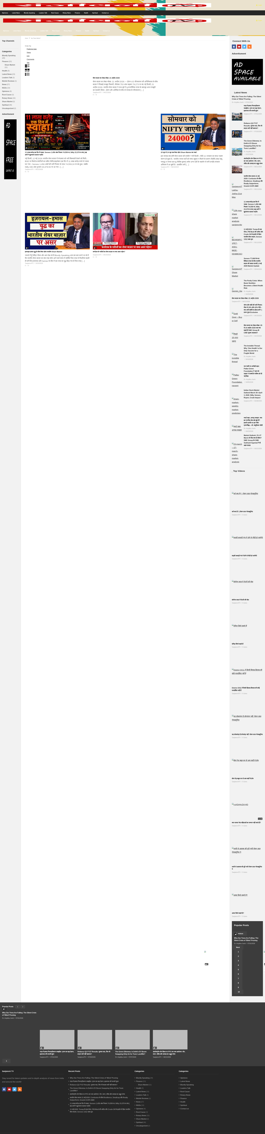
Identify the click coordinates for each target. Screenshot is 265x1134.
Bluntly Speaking (29, 13)
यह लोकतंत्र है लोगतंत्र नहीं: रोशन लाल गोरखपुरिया (247, 734)
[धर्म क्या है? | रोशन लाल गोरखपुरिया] (247, 491)
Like (28, 56)
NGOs (4, 88)
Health (86, 13)
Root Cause (55, 13)
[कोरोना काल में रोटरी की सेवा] (247, 580)
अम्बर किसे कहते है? (238, 913)
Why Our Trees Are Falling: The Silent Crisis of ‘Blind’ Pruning (246, 939)
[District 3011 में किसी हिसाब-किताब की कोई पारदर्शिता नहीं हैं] (247, 668)
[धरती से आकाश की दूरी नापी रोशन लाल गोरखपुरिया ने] (247, 846)
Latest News (16, 13)
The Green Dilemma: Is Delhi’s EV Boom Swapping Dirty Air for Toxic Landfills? (130, 1053)
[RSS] (249, 47)
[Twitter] (244, 47)
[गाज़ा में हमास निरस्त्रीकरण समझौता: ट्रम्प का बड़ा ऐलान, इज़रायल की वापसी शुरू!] (237, 113)
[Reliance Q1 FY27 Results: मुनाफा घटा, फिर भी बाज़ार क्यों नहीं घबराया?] (237, 130)
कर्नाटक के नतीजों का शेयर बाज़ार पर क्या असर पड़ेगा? (109, 252)
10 (239, 992)
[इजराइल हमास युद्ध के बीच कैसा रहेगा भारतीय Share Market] (57, 212)
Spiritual (95, 13)
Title (28, 63)
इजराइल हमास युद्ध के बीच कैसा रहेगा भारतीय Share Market (43, 252)
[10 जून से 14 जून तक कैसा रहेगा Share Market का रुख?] (193, 113)
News (4, 84)
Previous (239, 933)
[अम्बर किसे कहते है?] (247, 893)
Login (260, 5)
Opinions (5, 13)
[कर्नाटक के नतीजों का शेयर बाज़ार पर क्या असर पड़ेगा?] (125, 212)
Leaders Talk (43, 13)
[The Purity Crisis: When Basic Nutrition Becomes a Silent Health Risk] (237, 288)
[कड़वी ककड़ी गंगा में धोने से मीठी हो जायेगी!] (247, 536)
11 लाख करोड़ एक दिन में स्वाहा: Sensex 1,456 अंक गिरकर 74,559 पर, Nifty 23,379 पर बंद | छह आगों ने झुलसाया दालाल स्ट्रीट (252, 207)
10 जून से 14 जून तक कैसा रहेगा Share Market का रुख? (179, 152)
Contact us (105, 13)
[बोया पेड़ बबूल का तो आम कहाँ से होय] (247, 758)
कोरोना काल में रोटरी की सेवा (240, 600)
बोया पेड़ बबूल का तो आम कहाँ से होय (243, 778)
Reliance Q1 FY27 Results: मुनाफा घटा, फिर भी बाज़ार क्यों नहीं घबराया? (253, 125)
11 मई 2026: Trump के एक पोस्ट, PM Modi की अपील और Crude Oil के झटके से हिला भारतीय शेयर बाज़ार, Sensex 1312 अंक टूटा (253, 234)
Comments (30, 59)
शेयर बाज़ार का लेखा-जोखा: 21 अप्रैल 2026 (106, 78)
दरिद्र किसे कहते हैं (237, 644)
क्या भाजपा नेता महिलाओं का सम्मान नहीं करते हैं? (246, 822)
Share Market (10, 65)
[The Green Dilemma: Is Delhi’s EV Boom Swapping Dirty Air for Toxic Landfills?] (237, 148)
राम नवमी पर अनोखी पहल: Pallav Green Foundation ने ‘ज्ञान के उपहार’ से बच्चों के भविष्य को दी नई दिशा (253, 371)
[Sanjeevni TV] (10, 178)
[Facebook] (234, 47)
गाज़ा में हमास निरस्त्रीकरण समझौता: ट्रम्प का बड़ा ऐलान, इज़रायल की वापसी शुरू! (252, 108)
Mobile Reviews (8, 81)
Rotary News (67, 13)
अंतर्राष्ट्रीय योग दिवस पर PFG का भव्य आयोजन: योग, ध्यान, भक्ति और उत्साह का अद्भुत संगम (253, 161)
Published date (32, 49)
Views (29, 52)
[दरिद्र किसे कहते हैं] (247, 624)
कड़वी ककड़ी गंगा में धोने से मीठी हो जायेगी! (244, 556)
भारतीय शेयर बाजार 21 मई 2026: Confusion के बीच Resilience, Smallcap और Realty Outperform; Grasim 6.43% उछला (253, 181)
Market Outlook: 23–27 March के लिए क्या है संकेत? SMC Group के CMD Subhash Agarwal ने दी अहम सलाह (253, 440)
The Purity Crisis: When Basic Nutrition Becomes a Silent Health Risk (217, 969)
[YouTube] (239, 47)
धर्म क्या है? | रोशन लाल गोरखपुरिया (242, 511)
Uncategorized (8, 108)
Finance (77, 13)
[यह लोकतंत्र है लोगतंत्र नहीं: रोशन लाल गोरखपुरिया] (247, 714)
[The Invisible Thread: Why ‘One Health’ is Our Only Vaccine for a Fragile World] (237, 354)
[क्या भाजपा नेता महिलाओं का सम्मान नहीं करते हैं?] (247, 802)
